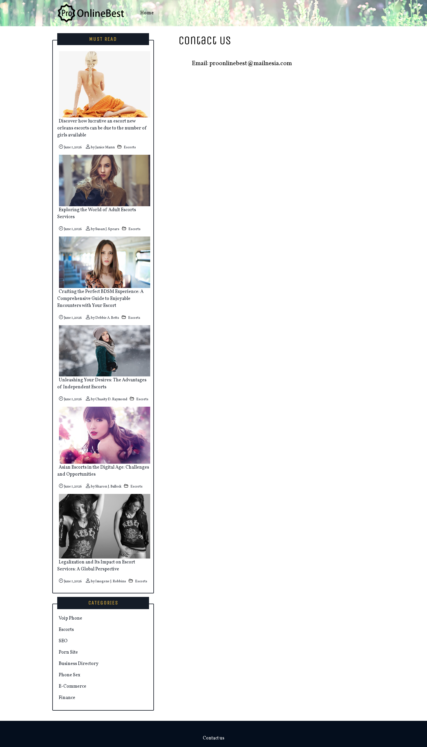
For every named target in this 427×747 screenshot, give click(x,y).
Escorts (130, 147)
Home (147, 13)
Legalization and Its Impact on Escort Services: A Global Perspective (96, 565)
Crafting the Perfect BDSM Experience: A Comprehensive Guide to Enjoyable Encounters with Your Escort (100, 299)
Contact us (213, 738)
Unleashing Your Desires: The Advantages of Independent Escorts (101, 383)
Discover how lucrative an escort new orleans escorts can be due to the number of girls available (102, 128)
